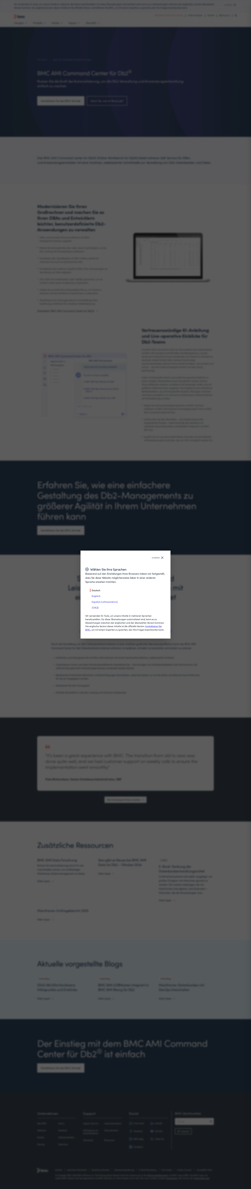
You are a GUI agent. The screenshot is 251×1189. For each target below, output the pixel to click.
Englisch (96, 595)
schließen (156, 557)
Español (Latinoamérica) (105, 601)
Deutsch (96, 590)
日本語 (95, 607)
